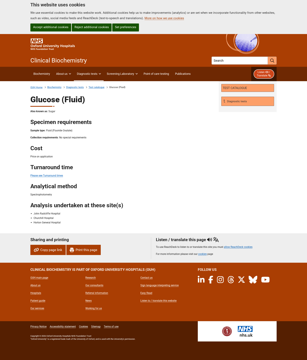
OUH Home (36, 87)
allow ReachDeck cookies (238, 247)
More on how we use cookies (164, 18)
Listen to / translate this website (158, 300)
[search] (272, 61)
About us (35, 285)
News (88, 300)
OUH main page (39, 277)
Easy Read (146, 292)
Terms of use (111, 326)
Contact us (146, 277)
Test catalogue (96, 87)
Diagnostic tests (75, 87)
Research (90, 277)
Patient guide (37, 300)
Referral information (96, 292)
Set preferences (125, 27)
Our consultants (94, 285)
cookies (202, 253)
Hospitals (35, 292)
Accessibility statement (63, 326)
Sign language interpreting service (159, 285)
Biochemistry (54, 87)
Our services (37, 308)
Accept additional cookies (50, 27)
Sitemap (96, 326)
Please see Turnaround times (46, 175)
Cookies (83, 326)
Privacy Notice (38, 326)
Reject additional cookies (92, 27)
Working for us (93, 308)
